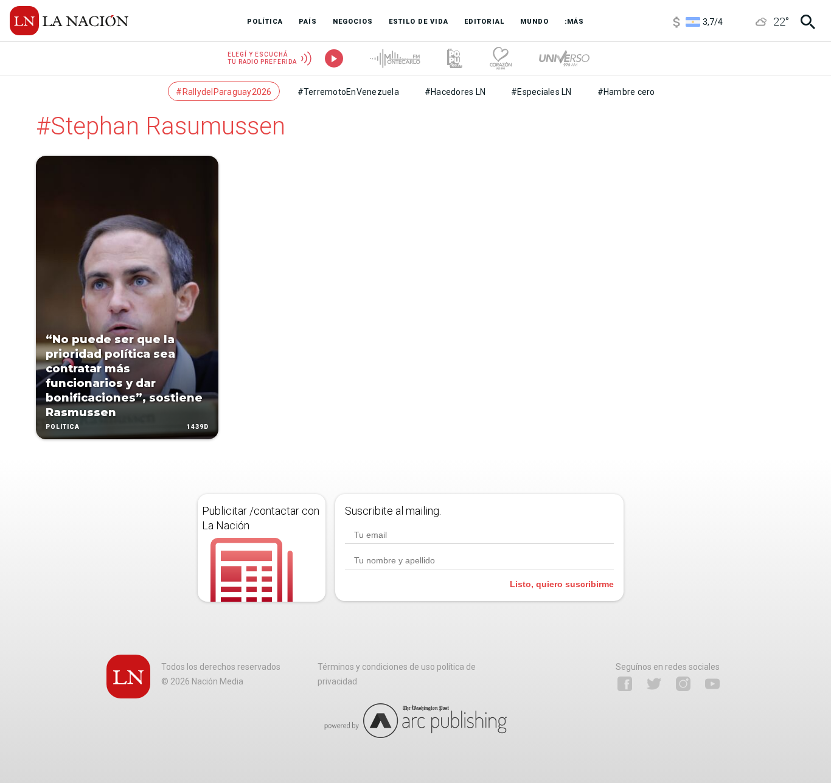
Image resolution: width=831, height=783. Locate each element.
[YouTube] (712, 684)
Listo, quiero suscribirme (562, 584)
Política (63, 426)
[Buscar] (807, 22)
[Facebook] (625, 684)
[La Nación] (69, 20)
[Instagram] (683, 684)
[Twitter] (654, 684)
